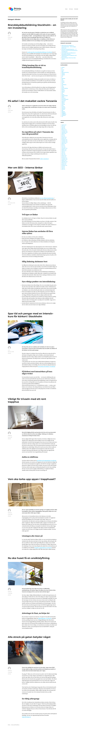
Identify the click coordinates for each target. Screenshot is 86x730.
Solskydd (63, 109)
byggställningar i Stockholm (44, 618)
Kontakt (76, 9)
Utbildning (63, 115)
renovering (63, 100)
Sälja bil (62, 103)
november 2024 (64, 140)
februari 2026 (64, 129)
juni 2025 (63, 135)
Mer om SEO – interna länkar (25, 167)
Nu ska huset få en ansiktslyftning (28, 558)
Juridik (62, 87)
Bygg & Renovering (65, 72)
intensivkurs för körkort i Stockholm (46, 366)
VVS (62, 116)
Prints (9, 724)
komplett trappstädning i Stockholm (43, 547)
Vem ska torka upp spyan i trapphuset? (32, 479)
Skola (62, 105)
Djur (62, 76)
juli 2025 (63, 134)
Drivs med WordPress (15, 724)
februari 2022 (64, 162)
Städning (63, 111)
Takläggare (63, 112)
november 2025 (64, 131)
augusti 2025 (63, 133)
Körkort (62, 89)
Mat (62, 93)
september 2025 (64, 132)
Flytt (62, 79)
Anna (9, 201)
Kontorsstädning (64, 88)
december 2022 (64, 158)
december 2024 (64, 139)
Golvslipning (63, 84)
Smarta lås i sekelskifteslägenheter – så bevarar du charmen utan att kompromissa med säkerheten (69, 50)
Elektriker (63, 78)
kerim (9, 35)
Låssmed (63, 90)
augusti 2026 (63, 124)
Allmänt (9, 38)
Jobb (62, 85)
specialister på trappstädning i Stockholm (46, 460)
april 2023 (63, 153)
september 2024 (64, 142)
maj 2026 (63, 127)
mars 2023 (63, 154)
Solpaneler (63, 107)
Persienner (63, 98)
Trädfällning (63, 114)
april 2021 (63, 169)
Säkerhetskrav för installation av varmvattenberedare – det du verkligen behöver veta (68, 47)
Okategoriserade (64, 95)
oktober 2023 (63, 149)
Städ (62, 110)
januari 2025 (63, 138)
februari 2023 (63, 155)
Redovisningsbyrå (64, 99)
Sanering (63, 104)
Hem (66, 9)
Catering (63, 73)
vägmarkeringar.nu (26, 717)
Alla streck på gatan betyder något (29, 637)
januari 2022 (63, 164)
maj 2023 (63, 151)
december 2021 (64, 165)
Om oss (71, 9)
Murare (62, 94)
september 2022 (64, 161)
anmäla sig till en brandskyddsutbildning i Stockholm (39, 52)
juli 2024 (63, 144)
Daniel (9, 108)
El (61, 77)
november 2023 (64, 148)
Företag (62, 82)
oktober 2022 (63, 160)
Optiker (62, 96)
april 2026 (63, 128)
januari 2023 (63, 156)
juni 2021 (63, 166)
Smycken (63, 106)
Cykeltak (63, 74)
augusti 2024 (63, 143)
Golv (62, 83)
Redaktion (10, 435)
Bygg (62, 71)
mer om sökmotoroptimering (46, 198)
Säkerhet (63, 101)
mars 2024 (63, 147)
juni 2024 (63, 145)
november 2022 (64, 159)
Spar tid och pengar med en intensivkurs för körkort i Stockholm (30, 315)
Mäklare (63, 92)
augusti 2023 (63, 150)
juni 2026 (63, 126)
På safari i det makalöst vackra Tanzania (32, 101)
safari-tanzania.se (44, 158)
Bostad (62, 69)
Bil (61, 68)
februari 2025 (64, 137)
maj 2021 (63, 167)
